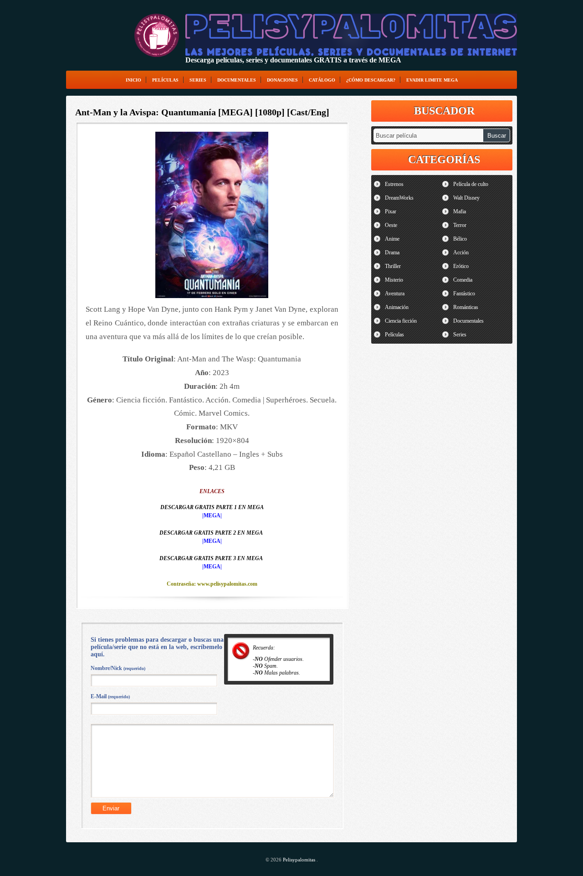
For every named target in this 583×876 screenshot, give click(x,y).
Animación (397, 307)
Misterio (394, 280)
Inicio (133, 79)
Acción (461, 252)
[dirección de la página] (156, 35)
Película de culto (470, 184)
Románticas (465, 307)
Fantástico (464, 293)
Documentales (236, 79)
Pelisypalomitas (300, 859)
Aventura (394, 293)
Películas (165, 79)
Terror (459, 225)
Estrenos (394, 184)
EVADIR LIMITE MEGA (432, 79)
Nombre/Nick (118, 668)
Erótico (461, 266)
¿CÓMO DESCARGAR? (370, 79)
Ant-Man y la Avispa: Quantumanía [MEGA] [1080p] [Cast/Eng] (202, 112)
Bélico (460, 239)
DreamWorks (399, 198)
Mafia (459, 211)
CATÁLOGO (322, 79)
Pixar (390, 211)
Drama (392, 252)
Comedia (462, 280)
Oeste (391, 225)
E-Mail (110, 696)
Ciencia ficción (401, 321)
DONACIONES (282, 79)
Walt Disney (466, 198)
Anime (392, 239)
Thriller (393, 266)
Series (197, 79)
